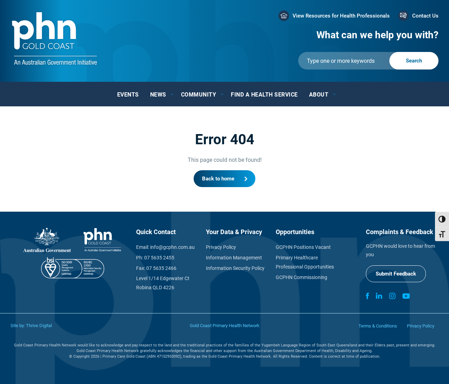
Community (198, 94)
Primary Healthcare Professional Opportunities (305, 262)
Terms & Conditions (377, 326)
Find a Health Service (264, 94)
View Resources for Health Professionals (341, 16)
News (158, 94)
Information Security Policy (235, 268)
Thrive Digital (39, 325)
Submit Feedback (396, 274)
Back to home (218, 179)
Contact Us (425, 16)
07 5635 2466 (161, 268)
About (319, 94)
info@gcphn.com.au (172, 247)
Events (128, 94)
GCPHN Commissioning (301, 277)
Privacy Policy (221, 247)
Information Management (234, 257)
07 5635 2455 (159, 257)
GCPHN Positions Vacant (303, 247)
